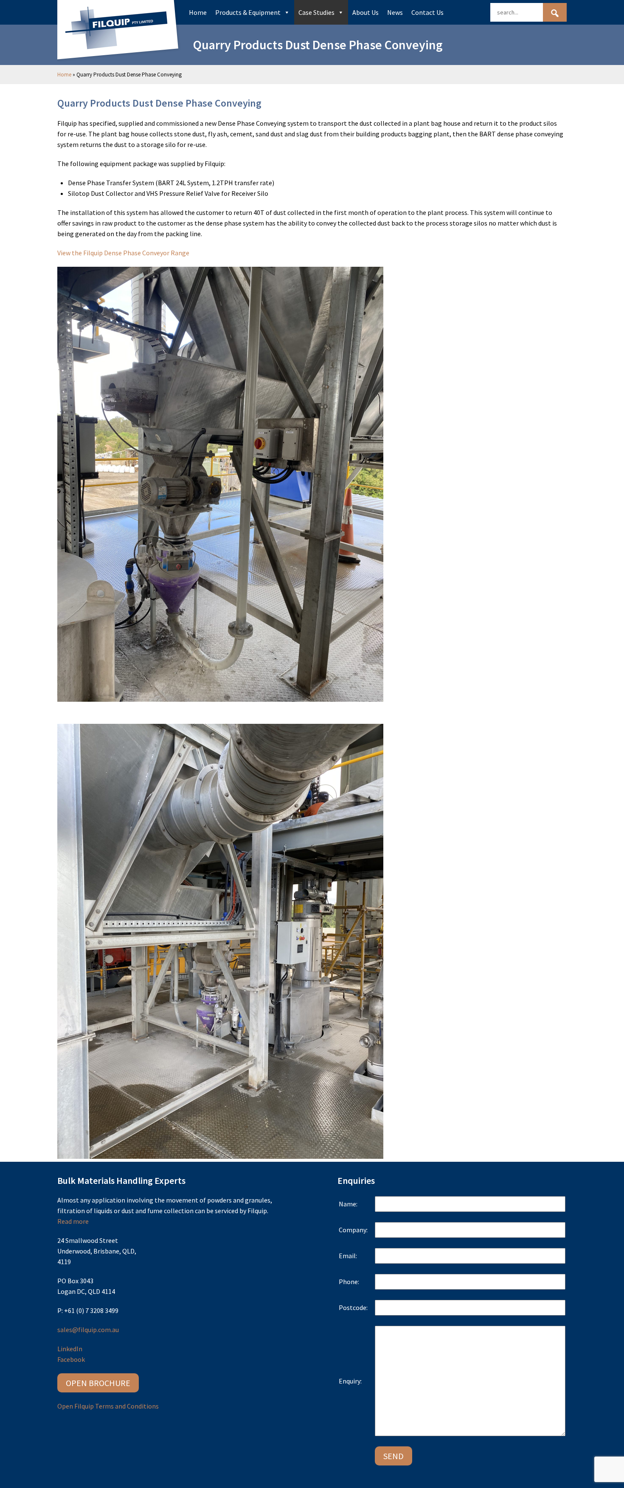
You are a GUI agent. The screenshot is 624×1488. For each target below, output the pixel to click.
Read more (73, 1221)
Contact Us (427, 12)
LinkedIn (69, 1348)
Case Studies (316, 12)
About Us (365, 12)
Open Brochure (98, 1383)
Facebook (71, 1359)
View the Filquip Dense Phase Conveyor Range (123, 252)
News (395, 12)
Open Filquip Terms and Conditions (108, 1406)
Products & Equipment (248, 12)
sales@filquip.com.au (88, 1329)
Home (198, 12)
